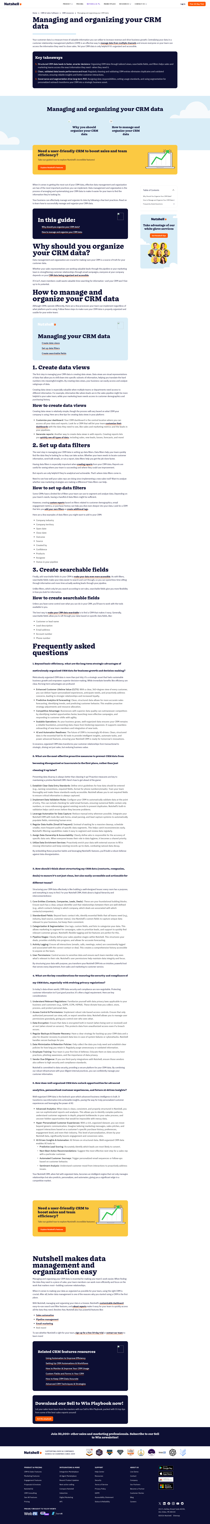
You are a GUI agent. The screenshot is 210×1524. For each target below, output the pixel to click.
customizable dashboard (111, 1303)
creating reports (85, 464)
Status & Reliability (102, 1501)
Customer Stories (137, 1493)
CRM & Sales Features (33, 1472)
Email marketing (44, 1323)
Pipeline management (47, 1319)
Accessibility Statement (104, 1497)
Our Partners (135, 1484)
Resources (99, 1476)
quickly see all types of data (54, 437)
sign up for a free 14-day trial (89, 1332)
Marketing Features (32, 1476)
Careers (133, 1501)
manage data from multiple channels (118, 42)
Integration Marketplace (69, 1472)
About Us (134, 1467)
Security (98, 1480)
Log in (183, 4)
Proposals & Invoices (32, 1484)
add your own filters (54, 509)
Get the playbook (44, 1419)
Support (99, 1467)
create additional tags (77, 509)
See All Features (30, 1497)
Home (35, 13)
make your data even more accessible (92, 576)
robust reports (79, 1306)
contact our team (114, 1332)
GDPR (97, 1493)
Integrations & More (70, 1467)
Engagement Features (33, 1480)
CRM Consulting (30, 1493)
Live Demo (134, 1472)
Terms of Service (101, 1484)
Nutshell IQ (28, 1489)
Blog (132, 1497)
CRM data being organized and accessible (69, 275)
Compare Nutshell (67, 1489)
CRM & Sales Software (50, 13)
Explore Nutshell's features (52, 167)
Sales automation (45, 1315)
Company (134, 1480)
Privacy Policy (100, 1489)
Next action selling (67, 1484)
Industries (64, 1493)
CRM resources (68, 13)
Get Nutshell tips (159, 235)
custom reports (57, 502)
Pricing (27, 1501)
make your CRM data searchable (63, 612)
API (61, 1501)
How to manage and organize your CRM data (62, 232)
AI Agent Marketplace (68, 1476)
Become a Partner (137, 1489)
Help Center (99, 1472)
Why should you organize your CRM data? (61, 227)
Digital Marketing (66, 1497)
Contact (133, 1476)
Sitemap (176, 1515)
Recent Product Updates (69, 1480)
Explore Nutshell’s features (52, 1229)
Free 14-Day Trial (197, 4)
